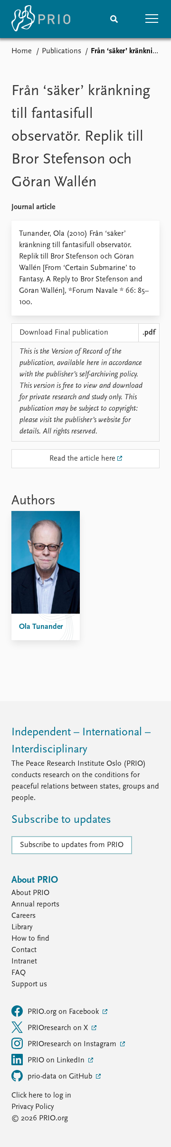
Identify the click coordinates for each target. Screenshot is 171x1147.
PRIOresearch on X (59, 1028)
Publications (61, 51)
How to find (30, 939)
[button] (152, 19)
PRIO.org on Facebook (64, 1012)
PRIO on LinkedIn (57, 1060)
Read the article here (82, 459)
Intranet (24, 961)
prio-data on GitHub (61, 1076)
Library (21, 927)
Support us (29, 984)
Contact (24, 950)
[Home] (40, 19)
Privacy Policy (32, 1107)
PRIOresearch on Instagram (73, 1044)
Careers (23, 916)
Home (21, 51)
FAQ (18, 973)
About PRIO (30, 893)
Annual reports (35, 904)
